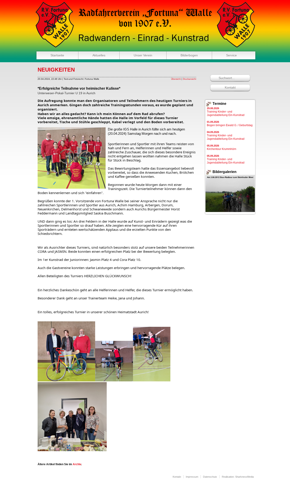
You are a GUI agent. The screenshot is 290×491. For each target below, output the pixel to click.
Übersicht (176, 79)
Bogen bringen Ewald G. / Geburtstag (230, 123)
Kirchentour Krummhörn (221, 147)
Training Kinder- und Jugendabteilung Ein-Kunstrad (225, 112)
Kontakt (230, 87)
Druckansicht (189, 79)
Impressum (192, 476)
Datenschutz (210, 476)
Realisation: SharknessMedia (238, 476)
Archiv (77, 464)
